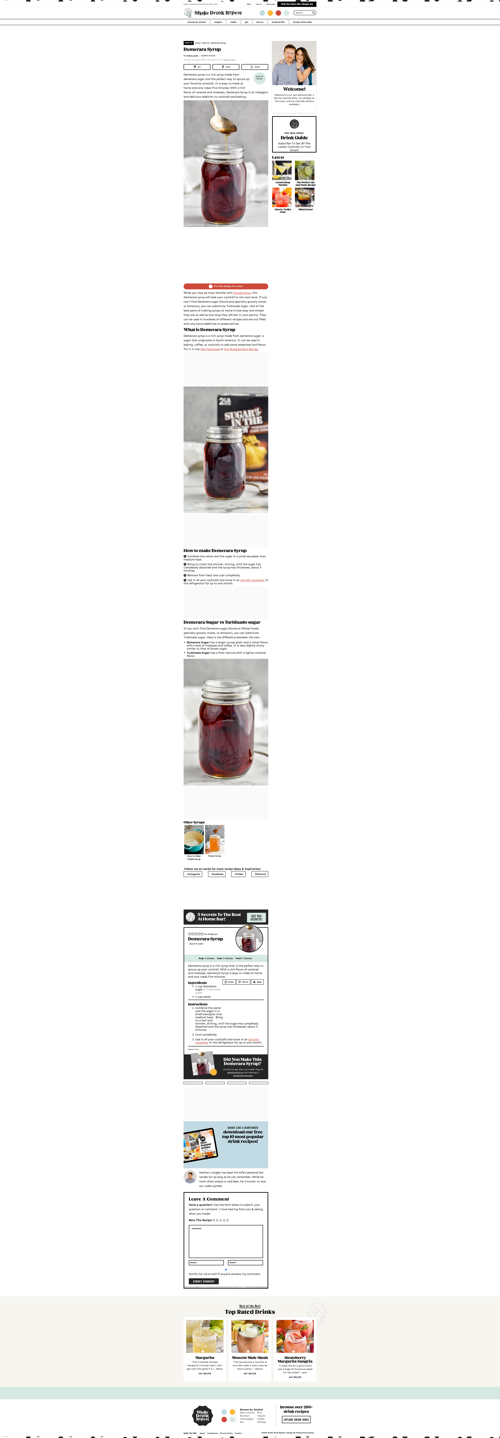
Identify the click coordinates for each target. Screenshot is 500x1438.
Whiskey (261, 1422)
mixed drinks (278, 22)
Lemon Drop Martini (283, 183)
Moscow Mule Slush (250, 1358)
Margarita (204, 1358)
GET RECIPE (205, 1373)
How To (205, 43)
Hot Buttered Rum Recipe (241, 349)
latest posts (270, 4)
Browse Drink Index (302, 22)
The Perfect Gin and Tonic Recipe (306, 183)
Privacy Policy (226, 1433)
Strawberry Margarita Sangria (295, 1359)
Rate (259, 982)
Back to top (190, 1433)
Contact (238, 1433)
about (249, 4)
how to (260, 22)
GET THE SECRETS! (256, 917)
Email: (233, 1262)
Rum (259, 1412)
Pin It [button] (245, 982)
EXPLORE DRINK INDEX (296, 1419)
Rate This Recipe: (200, 1220)
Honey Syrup (214, 856)
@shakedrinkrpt (235, 1072)
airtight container (252, 580)
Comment (196, 1228)
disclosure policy (229, 60)
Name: (194, 1262)
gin (246, 22)
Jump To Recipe (259, 77)
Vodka (260, 1418)
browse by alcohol (197, 22)
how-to (258, 4)
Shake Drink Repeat (213, 13)
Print (230, 982)
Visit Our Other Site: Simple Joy (297, 4)
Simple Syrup (242, 293)
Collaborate (212, 1433)
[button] (189, 934)
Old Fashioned (210, 349)
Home (197, 43)
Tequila (261, 1415)
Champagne (246, 1418)
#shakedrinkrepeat (243, 1075)
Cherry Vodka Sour (283, 211)
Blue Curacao (247, 1412)
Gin (242, 1422)
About (202, 1433)
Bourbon (244, 1415)
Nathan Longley (192, 56)
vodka (233, 22)
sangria (218, 22)
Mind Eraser (305, 209)
